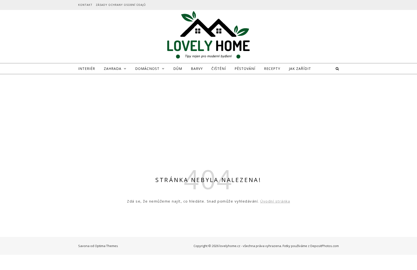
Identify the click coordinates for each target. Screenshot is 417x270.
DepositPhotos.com (324, 246)
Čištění (218, 68)
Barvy (197, 68)
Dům (177, 68)
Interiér (86, 68)
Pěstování (245, 68)
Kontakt (85, 5)
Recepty (272, 68)
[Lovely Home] (208, 36)
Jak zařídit (300, 68)
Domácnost (147, 68)
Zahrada (112, 68)
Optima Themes (106, 246)
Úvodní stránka (275, 201)
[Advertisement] (208, 110)
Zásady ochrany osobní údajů (121, 5)
